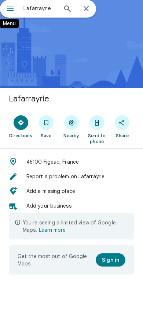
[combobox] (40, 8)
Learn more (52, 230)
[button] (71, 161)
